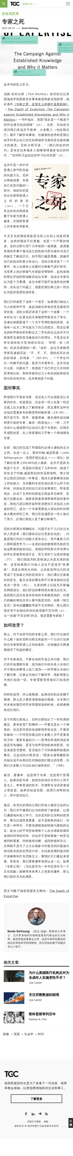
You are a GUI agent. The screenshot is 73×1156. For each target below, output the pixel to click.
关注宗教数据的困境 (44, 995)
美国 (17, 1034)
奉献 (46, 1121)
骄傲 (6, 1034)
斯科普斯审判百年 (42, 1014)
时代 (41, 1034)
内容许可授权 (34, 1121)
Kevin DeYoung (30, 28)
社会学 (28, 1034)
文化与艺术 (10, 14)
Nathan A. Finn (38, 1019)
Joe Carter (35, 982)
